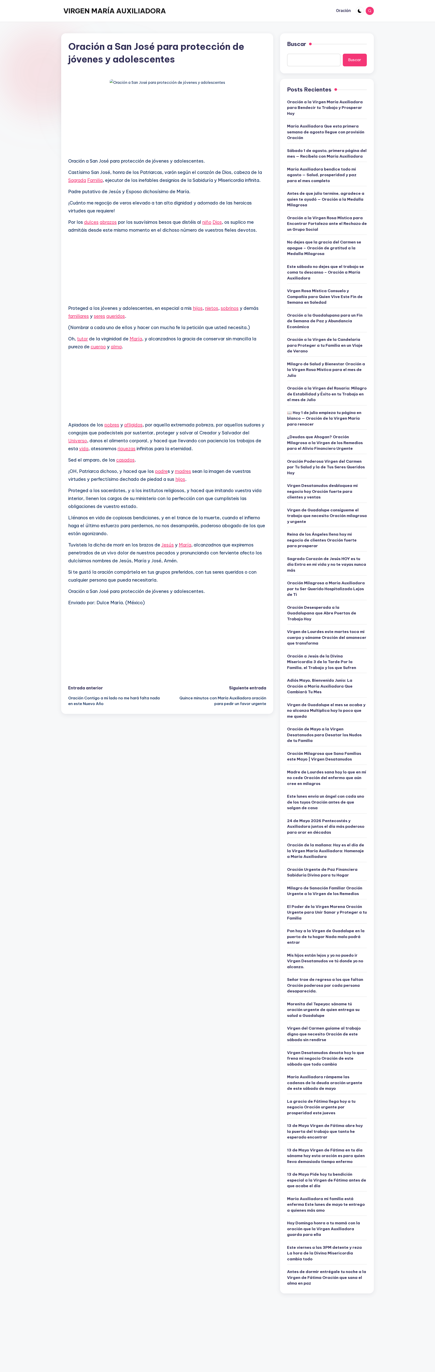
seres (99, 316)
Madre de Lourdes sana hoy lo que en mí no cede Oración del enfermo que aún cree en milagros (326, 778)
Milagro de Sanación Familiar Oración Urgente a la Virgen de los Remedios (324, 891)
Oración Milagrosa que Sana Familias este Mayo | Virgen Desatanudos (324, 756)
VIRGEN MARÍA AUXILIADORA (114, 11)
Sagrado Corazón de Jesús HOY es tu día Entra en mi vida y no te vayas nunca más (326, 564)
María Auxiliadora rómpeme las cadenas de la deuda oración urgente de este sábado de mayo (324, 1082)
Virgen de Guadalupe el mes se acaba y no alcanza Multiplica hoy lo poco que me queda (326, 710)
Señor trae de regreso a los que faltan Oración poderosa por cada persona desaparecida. (325, 985)
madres (183, 471)
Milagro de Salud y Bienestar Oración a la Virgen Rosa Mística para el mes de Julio (326, 369)
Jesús (167, 545)
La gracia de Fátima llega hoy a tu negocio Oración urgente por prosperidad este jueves (321, 1107)
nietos (211, 308)
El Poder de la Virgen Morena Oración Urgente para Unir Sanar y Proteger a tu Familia (327, 912)
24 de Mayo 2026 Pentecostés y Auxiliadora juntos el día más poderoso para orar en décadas (325, 826)
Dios (217, 222)
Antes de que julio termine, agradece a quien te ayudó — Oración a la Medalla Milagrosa (325, 199)
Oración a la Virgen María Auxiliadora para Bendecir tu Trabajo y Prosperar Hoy (325, 107)
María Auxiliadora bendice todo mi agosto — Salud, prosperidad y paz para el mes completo (321, 175)
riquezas (126, 448)
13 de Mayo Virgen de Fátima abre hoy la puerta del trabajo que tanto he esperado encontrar (325, 1131)
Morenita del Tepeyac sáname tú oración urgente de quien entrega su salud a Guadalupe (323, 1009)
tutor (82, 339)
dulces (91, 222)
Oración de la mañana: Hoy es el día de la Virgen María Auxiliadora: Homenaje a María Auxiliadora (325, 850)
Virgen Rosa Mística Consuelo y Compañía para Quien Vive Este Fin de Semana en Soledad (324, 296)
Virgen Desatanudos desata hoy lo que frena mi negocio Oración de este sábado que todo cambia (325, 1058)
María (136, 339)
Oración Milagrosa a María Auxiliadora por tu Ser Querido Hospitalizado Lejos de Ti (326, 588)
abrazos (108, 222)
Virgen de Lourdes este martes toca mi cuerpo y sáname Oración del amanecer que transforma (326, 637)
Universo (77, 440)
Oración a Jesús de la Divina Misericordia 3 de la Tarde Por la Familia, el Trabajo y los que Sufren (321, 662)
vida (83, 448)
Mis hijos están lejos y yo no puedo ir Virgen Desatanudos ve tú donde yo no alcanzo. (325, 961)
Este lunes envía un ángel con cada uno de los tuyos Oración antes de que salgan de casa (325, 802)
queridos (115, 316)
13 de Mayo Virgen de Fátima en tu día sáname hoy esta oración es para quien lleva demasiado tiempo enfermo (326, 1156)
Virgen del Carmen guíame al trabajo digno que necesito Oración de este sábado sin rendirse (324, 1034)
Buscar (296, 44)
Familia (95, 180)
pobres (111, 425)
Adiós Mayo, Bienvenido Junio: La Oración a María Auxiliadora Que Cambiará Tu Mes (320, 686)
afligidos (133, 425)
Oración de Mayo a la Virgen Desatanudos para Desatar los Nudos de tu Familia (324, 735)
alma (116, 346)
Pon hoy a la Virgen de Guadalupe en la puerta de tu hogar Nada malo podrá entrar (326, 936)
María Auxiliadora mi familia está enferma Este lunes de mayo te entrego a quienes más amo (326, 1204)
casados (125, 460)
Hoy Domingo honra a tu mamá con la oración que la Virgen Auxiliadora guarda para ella (323, 1228)
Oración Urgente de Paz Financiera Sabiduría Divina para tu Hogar (322, 872)
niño (206, 222)
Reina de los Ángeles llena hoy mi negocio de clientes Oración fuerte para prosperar (322, 540)
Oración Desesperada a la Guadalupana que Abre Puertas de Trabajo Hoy (321, 613)
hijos (198, 308)
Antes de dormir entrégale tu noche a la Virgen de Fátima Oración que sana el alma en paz (326, 1277)
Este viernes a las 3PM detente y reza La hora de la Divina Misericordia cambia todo (324, 1253)
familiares (78, 316)
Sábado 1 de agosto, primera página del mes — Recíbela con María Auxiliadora (327, 153)
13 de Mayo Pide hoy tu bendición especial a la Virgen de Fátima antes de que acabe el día (326, 1180)
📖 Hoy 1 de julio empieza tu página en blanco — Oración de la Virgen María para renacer (324, 418)
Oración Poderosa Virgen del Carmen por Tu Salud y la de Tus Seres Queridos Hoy (326, 467)
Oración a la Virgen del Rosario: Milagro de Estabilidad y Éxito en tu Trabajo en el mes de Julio (327, 394)
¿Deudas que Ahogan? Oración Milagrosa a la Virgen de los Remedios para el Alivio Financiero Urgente (325, 442)
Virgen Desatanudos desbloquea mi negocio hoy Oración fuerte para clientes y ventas (322, 491)
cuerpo (98, 346)
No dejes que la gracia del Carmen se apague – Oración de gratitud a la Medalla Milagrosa (324, 248)
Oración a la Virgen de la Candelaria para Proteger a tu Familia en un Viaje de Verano (324, 345)
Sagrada (77, 180)
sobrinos (230, 308)
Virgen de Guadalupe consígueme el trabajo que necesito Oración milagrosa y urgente (327, 516)
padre (161, 471)
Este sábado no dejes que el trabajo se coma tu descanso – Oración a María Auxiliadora (325, 272)
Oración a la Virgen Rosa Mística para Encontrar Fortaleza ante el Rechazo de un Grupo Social (327, 223)
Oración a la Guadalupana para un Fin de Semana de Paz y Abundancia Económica (324, 321)
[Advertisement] (167, 122)
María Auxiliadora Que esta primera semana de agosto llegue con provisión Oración (325, 132)
